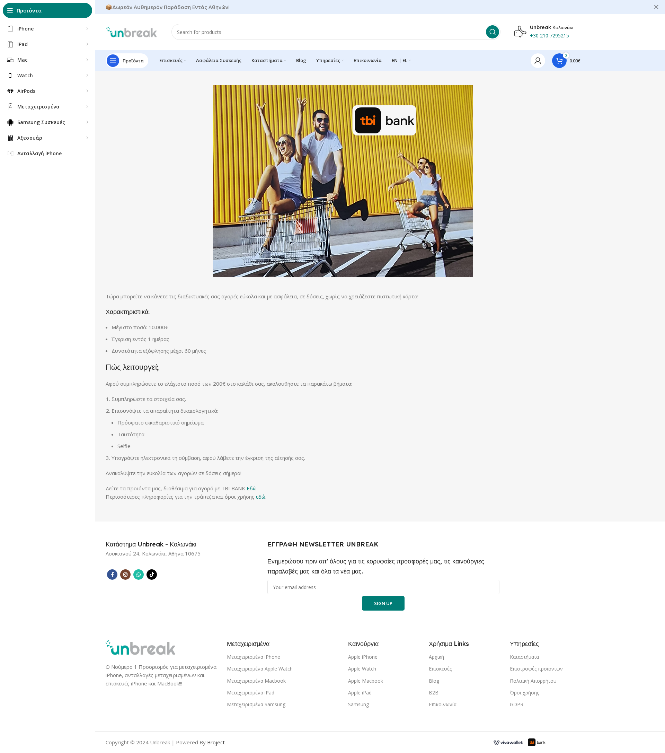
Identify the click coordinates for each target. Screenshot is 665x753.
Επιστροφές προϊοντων (536, 668)
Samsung (358, 704)
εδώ (260, 496)
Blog (434, 680)
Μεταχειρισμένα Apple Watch (260, 668)
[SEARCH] (492, 31)
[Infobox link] (151, 544)
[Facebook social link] (112, 574)
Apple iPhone (363, 657)
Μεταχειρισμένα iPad (250, 692)
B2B (433, 692)
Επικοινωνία (442, 704)
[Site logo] (132, 31)
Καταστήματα (524, 657)
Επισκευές (440, 668)
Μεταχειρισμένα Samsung (256, 704)
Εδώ (252, 488)
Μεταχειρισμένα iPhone (253, 657)
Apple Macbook (365, 680)
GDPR (516, 704)
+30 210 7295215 (549, 35)
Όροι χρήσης (524, 692)
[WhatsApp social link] (138, 574)
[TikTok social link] (152, 574)
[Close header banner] (656, 7)
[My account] (538, 61)
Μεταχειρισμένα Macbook (256, 680)
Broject (216, 742)
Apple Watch (362, 668)
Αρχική (436, 657)
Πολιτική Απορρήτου (533, 680)
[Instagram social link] (125, 574)
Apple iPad (360, 692)
